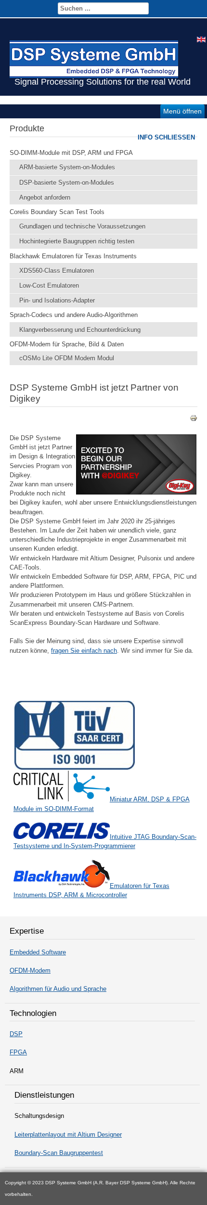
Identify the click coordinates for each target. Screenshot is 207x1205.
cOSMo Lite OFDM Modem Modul (66, 358)
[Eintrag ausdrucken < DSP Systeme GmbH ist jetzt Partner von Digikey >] (193, 419)
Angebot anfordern (44, 197)
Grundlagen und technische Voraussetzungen (82, 226)
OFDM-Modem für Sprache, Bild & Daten (67, 344)
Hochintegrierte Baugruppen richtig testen (76, 241)
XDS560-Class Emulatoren (56, 270)
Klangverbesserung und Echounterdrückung (80, 329)
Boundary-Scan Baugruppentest (58, 1152)
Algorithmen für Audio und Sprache (58, 988)
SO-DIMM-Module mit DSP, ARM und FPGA (71, 152)
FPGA (18, 1052)
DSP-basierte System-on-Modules (66, 182)
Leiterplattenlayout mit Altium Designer (68, 1134)
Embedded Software (38, 952)
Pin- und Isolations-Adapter (57, 300)
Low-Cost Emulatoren (49, 285)
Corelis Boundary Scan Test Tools (57, 212)
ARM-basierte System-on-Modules (67, 167)
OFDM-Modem (30, 970)
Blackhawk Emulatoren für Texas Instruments (73, 256)
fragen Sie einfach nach (84, 650)
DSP (16, 1034)
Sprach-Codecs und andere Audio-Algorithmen (74, 314)
